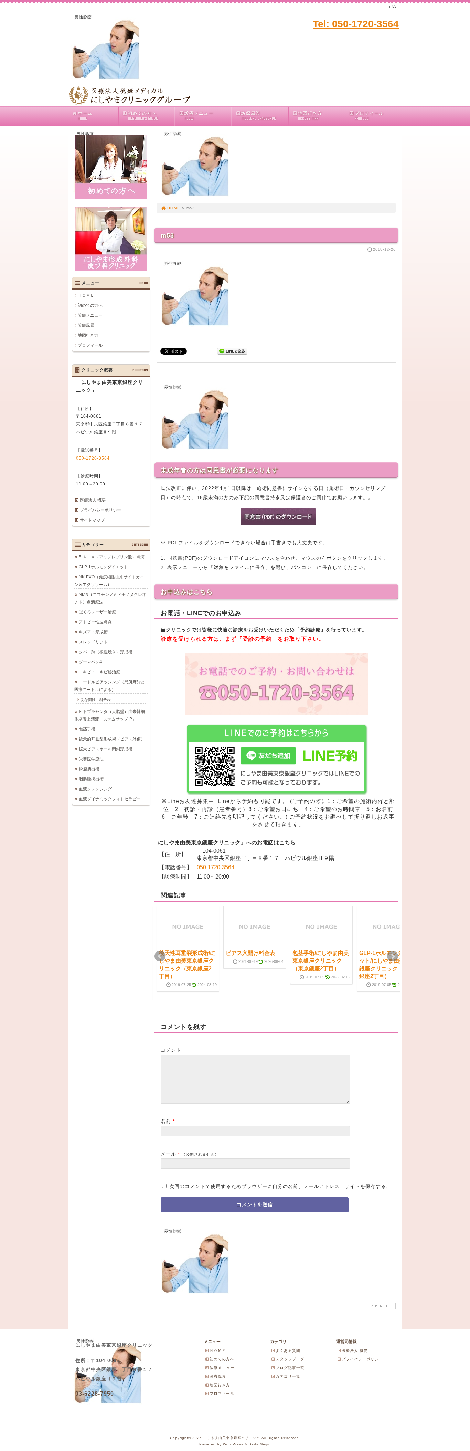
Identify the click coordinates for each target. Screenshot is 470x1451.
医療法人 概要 (93, 500)
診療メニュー (198, 116)
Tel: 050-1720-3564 (356, 24)
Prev (159, 956)
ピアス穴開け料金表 (250, 953)
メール (168, 1154)
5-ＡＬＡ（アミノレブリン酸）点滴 (112, 557)
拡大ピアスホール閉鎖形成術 (105, 749)
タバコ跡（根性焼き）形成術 (105, 652)
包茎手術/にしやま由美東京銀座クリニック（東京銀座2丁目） (320, 960)
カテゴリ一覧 (288, 1376)
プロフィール (369, 116)
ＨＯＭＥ (86, 295)
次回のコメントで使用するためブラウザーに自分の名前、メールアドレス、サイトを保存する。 (280, 1186)
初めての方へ (143, 116)
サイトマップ (92, 520)
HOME (173, 208)
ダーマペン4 (90, 662)
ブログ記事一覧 (290, 1368)
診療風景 (258, 116)
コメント (171, 1050)
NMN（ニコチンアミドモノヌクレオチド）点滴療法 (110, 598)
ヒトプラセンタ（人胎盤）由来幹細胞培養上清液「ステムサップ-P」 (109, 715)
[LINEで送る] (232, 351)
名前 (166, 1121)
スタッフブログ (290, 1359)
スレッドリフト (93, 642)
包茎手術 (87, 729)
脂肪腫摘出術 (91, 779)
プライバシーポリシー (100, 510)
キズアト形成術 (93, 632)
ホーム (85, 116)
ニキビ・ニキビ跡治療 (99, 672)
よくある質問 (288, 1350)
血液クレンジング (95, 789)
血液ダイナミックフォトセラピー (110, 799)
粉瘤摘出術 (89, 769)
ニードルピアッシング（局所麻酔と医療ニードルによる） (109, 686)
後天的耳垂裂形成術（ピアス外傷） (112, 739)
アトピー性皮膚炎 (95, 622)
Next (392, 956)
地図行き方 (310, 116)
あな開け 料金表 (96, 699)
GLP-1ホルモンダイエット (103, 567)
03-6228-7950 (94, 1394)
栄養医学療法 (91, 759)
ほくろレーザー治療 (97, 612)
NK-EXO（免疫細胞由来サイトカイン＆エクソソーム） (109, 581)
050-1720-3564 (215, 867)
